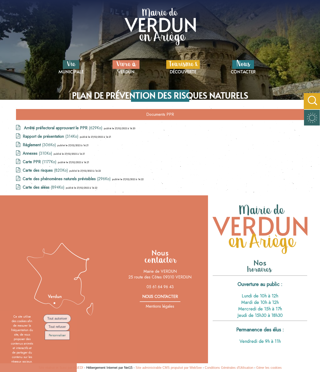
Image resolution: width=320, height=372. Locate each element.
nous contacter (160, 296)
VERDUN (126, 66)
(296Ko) (67, 179)
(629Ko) (63, 128)
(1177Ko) (40, 162)
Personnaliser (57, 335)
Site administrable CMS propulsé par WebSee (169, 368)
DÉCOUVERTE (183, 66)
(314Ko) (51, 136)
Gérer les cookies (269, 368)
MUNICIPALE (71, 66)
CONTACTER (243, 66)
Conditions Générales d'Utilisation (229, 368)
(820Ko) (46, 170)
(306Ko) (40, 145)
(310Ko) (38, 153)
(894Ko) (44, 187)
